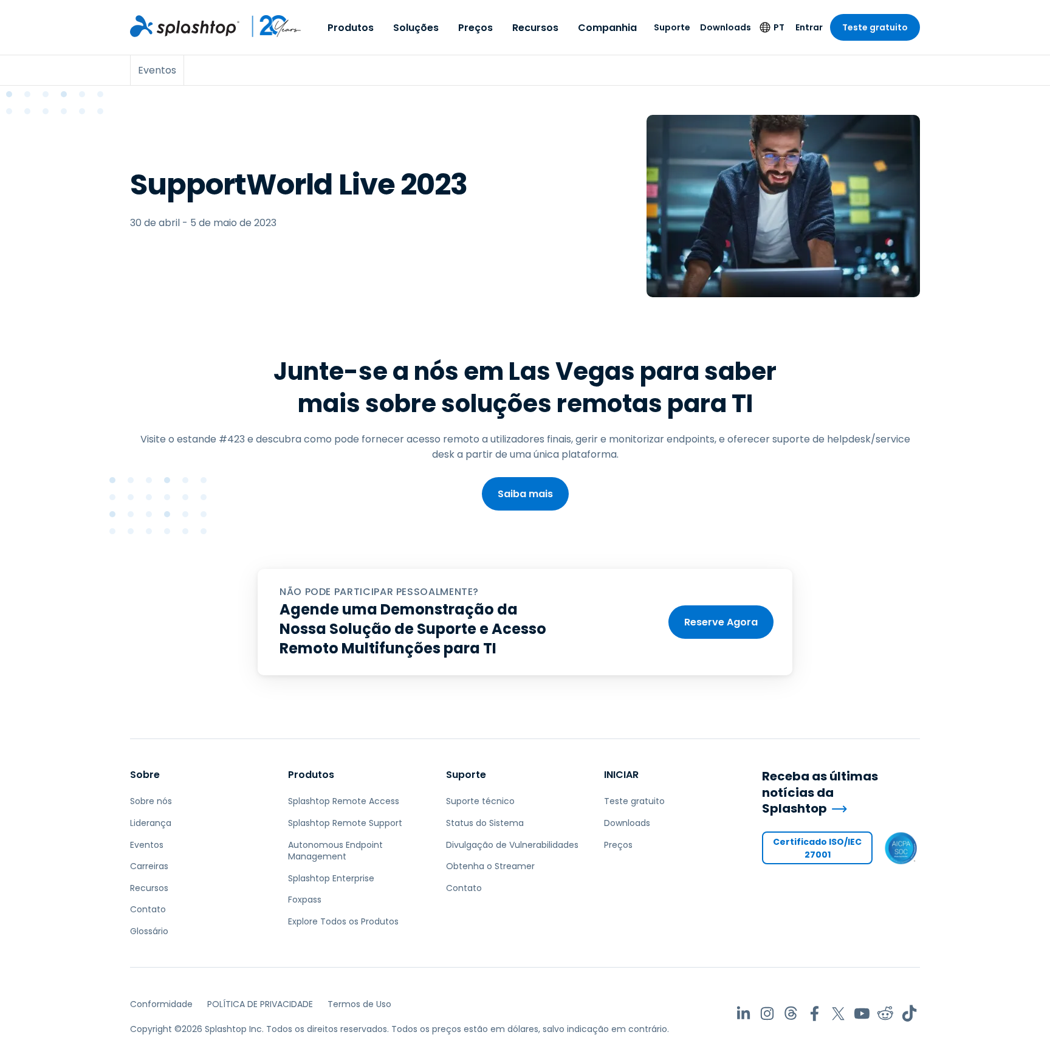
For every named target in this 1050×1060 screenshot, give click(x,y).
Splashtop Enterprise (331, 878)
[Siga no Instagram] (767, 1013)
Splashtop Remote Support (345, 823)
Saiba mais (525, 494)
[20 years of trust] (270, 26)
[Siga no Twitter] (838, 1013)
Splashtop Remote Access (343, 801)
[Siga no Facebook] (814, 1013)
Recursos (535, 28)
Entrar (809, 27)
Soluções (416, 28)
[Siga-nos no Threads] (790, 1013)
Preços (475, 28)
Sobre (145, 775)
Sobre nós (151, 801)
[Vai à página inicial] (184, 26)
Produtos (351, 28)
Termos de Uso (359, 1004)
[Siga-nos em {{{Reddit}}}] (885, 1013)
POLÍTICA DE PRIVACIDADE (260, 1004)
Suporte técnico (480, 801)
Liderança (150, 823)
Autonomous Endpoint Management (335, 851)
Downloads (725, 27)
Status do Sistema (485, 823)
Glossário (149, 931)
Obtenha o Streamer (490, 866)
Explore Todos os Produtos (343, 921)
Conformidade (161, 1004)
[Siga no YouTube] (862, 1013)
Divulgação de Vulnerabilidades (512, 845)
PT (779, 27)
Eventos (146, 845)
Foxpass (304, 899)
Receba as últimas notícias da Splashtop (820, 792)
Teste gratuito (875, 27)
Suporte (672, 27)
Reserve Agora (721, 622)
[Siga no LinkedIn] (743, 1013)
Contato (148, 909)
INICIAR (621, 775)
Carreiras (149, 866)
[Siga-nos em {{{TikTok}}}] (909, 1013)
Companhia (607, 28)
